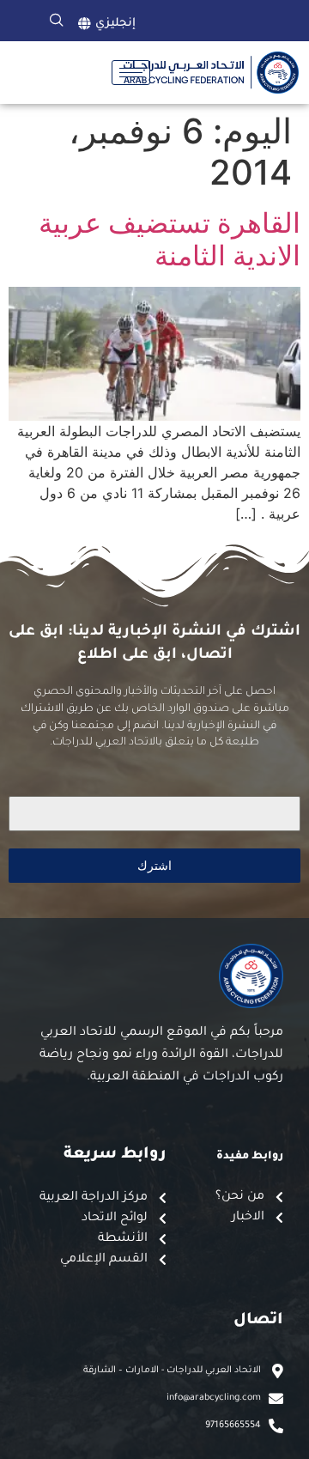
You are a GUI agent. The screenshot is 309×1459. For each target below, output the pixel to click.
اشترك (154, 865)
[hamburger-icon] (131, 72)
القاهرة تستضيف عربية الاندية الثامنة (169, 239)
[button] (57, 20)
